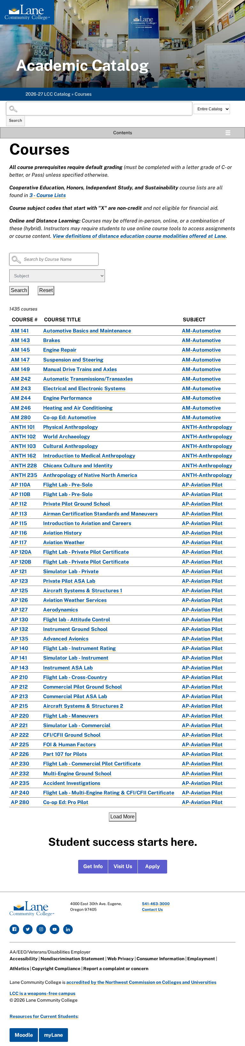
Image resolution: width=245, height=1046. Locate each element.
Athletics (19, 968)
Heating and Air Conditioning (78, 408)
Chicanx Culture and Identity (78, 466)
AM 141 (20, 331)
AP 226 (20, 754)
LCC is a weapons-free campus (42, 993)
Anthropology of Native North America (90, 475)
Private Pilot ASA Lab (69, 581)
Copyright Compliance (56, 968)
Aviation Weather (64, 542)
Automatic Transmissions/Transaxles (88, 379)
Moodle (24, 1035)
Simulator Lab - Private (71, 571)
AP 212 (19, 687)
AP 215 (19, 706)
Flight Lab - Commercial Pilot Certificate (92, 764)
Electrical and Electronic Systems (84, 388)
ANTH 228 (24, 466)
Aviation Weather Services (75, 600)
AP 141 (19, 658)
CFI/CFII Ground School (71, 735)
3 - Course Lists (47, 195)
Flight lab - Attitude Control (76, 620)
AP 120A (21, 552)
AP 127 (19, 610)
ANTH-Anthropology (207, 427)
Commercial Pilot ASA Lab (75, 696)
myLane (53, 1035)
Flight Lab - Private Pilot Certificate (86, 552)
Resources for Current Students (44, 1016)
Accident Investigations (71, 783)
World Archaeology (66, 437)
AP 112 (19, 504)
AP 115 (19, 523)
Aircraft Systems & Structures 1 (82, 591)
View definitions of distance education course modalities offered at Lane (139, 236)
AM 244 (21, 398)
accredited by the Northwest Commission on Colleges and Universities (141, 982)
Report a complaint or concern (115, 968)
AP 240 (20, 793)
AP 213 (19, 696)
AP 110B (20, 494)
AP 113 (19, 514)
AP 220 (20, 716)
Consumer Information (160, 958)
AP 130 (19, 620)
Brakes (51, 340)
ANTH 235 (24, 475)
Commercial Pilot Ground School (82, 687)
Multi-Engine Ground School (77, 774)
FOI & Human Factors (69, 745)
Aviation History (62, 533)
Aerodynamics (60, 610)
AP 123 (19, 581)
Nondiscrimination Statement (72, 958)
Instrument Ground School (75, 629)
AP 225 (20, 745)
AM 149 (20, 369)
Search (15, 120)
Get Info (93, 866)
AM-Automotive (201, 331)
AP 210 (19, 677)
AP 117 (19, 542)
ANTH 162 (23, 456)
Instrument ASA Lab (68, 668)
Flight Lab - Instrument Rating (79, 648)
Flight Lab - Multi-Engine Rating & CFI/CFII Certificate (108, 793)
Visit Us (123, 866)
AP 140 (19, 648)
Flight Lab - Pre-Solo (68, 485)
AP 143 (19, 668)
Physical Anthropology (70, 427)
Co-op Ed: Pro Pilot (65, 802)
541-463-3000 (156, 904)
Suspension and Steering (73, 360)
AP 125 (19, 591)
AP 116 (19, 533)
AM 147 (20, 360)
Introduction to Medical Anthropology (89, 456)
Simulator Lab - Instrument (75, 658)
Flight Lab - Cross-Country (75, 677)
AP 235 (20, 783)
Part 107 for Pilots (65, 754)
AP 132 (19, 629)
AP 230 (20, 764)
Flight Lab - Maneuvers (70, 716)
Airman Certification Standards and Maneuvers (100, 514)
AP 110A (21, 485)
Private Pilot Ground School (76, 504)
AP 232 (20, 774)
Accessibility (24, 958)
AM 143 (20, 340)
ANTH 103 (23, 446)
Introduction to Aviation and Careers (87, 523)
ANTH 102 (23, 437)
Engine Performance (67, 398)
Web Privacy (120, 958)
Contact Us (152, 909)
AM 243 (21, 388)
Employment (201, 958)
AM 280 (21, 417)
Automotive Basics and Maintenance (87, 331)
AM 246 (21, 408)
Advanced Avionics (65, 639)
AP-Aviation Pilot (202, 485)
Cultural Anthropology (70, 446)
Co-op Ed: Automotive (69, 417)
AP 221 (19, 725)
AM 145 (20, 350)
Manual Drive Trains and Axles (80, 369)
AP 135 (19, 639)
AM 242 (21, 379)
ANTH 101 (23, 427)
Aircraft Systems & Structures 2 (83, 706)
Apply (152, 866)
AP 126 (19, 600)
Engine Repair (60, 350)
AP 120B (21, 562)
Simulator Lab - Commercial (76, 725)
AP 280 (20, 802)
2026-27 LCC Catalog (48, 94)
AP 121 (19, 571)
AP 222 (20, 735)
